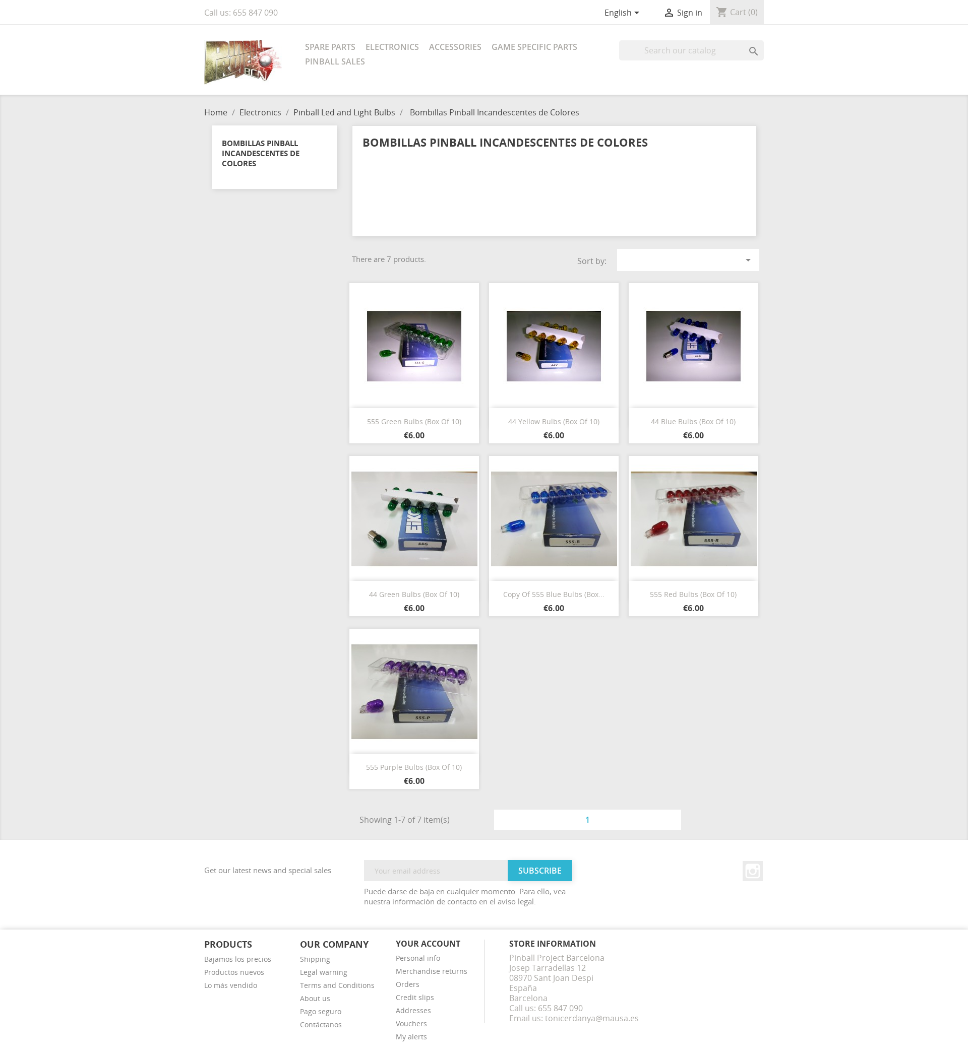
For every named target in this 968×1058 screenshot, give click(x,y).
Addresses (413, 1010)
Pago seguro (320, 1011)
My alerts (411, 1036)
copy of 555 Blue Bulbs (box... (553, 594)
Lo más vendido (230, 985)
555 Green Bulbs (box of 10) (414, 421)
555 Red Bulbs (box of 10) (693, 594)
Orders (407, 984)
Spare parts (330, 46)
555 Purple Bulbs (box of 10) (414, 767)
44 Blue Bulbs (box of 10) (693, 421)
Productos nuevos (234, 972)
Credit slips (415, 997)
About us (315, 998)
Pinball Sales (335, 61)
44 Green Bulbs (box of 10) (414, 594)
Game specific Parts (534, 46)
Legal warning (323, 972)
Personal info (418, 958)
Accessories (455, 46)
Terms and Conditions (337, 985)
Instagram (753, 871)
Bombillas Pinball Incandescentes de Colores (260, 153)
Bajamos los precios (237, 959)
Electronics (392, 46)
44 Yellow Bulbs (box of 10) (553, 421)
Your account (428, 943)
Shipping (315, 959)
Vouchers (411, 1023)
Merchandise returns (431, 971)
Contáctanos (321, 1024)
